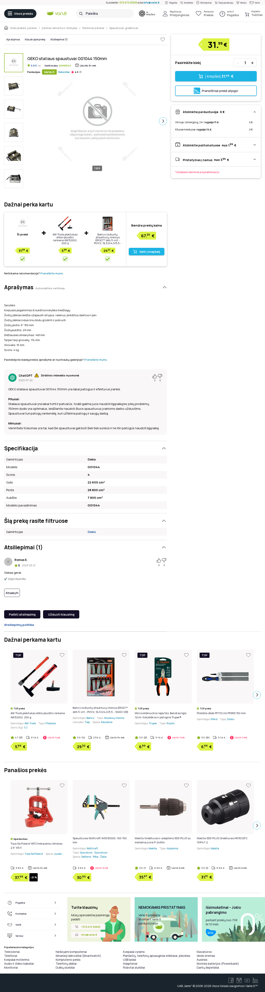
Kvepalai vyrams (134, 952)
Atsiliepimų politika (19, 625)
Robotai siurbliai (134, 967)
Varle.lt (49, 72)
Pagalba (173, 2)
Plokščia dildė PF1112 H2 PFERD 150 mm (221, 713)
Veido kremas (206, 956)
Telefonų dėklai (66, 963)
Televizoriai (12, 952)
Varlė (257, 2)
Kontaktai (188, 2)
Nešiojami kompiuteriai (71, 952)
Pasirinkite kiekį (188, 62)
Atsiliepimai (206, 2)
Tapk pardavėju (225, 2)
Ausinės (202, 960)
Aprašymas (13, 39)
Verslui (243, 2)
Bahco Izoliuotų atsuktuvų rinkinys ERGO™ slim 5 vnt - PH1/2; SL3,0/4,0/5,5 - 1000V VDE (107, 240)
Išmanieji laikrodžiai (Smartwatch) (78, 956)
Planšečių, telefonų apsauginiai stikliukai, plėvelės (156, 956)
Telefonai (10, 956)
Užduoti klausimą (61, 614)
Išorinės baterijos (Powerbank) (218, 963)
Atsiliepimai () (59, 39)
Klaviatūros (204, 952)
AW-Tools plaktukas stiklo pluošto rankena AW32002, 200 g (65, 239)
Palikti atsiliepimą (22, 614)
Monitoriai (11, 967)
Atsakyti (12, 593)
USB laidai (129, 960)
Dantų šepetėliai (208, 967)
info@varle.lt (151, 2)
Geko (92, 532)
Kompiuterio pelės (68, 960)
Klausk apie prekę (35, 39)
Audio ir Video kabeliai (19, 963)
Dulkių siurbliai (65, 967)
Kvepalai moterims (16, 960)
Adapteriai (130, 963)
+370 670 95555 (127, 2)
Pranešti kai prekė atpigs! (220, 91)
